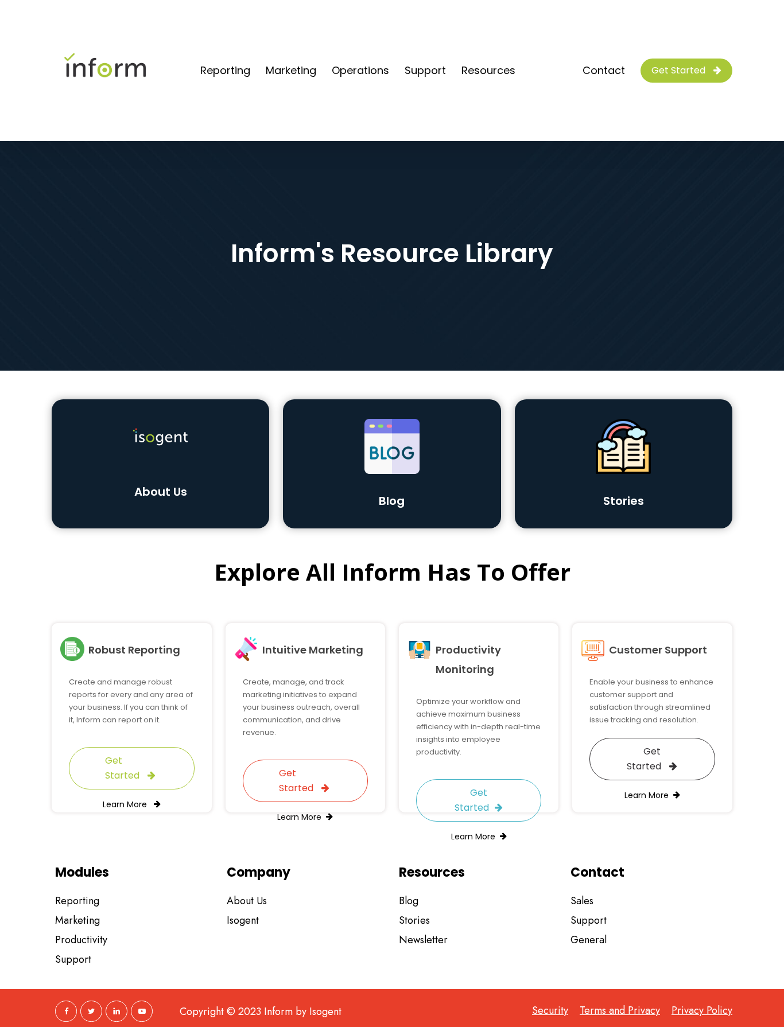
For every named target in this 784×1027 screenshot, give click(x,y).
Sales (581, 900)
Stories (414, 920)
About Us (160, 492)
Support (73, 959)
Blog (408, 900)
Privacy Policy (702, 1011)
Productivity (81, 939)
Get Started (123, 768)
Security (550, 1011)
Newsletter (423, 939)
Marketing (77, 920)
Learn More (126, 804)
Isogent (243, 920)
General (588, 939)
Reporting (77, 900)
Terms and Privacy (620, 1011)
